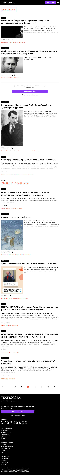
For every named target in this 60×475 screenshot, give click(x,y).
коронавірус (5, 378)
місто (8, 150)
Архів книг (4, 464)
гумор (15, 298)
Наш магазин (5, 458)
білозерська (9, 352)
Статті (3, 17)
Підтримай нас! (5, 456)
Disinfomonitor (5, 450)
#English (3, 438)
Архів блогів (4, 462)
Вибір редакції (5, 436)
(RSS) (6, 430)
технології (4, 77)
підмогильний (29, 150)
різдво (17, 254)
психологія (21, 150)
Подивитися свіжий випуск (30, 95)
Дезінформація (5, 448)
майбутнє (11, 77)
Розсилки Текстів (6, 434)
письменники (18, 174)
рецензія (8, 325)
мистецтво (9, 298)
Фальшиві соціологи (7, 446)
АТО (13, 174)
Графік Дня (4, 460)
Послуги (3, 444)
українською (12, 470)
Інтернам (3, 452)
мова (12, 150)
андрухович (5, 42)
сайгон (8, 208)
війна (3, 174)
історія (3, 150)
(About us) (9, 428)
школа (9, 254)
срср (16, 150)
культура (16, 42)
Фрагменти (5, 48)
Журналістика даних (7, 442)
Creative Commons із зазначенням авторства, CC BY (17, 469)
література (22, 42)
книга (3, 208)
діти (13, 254)
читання (4, 254)
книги (10, 42)
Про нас (3, 428)
